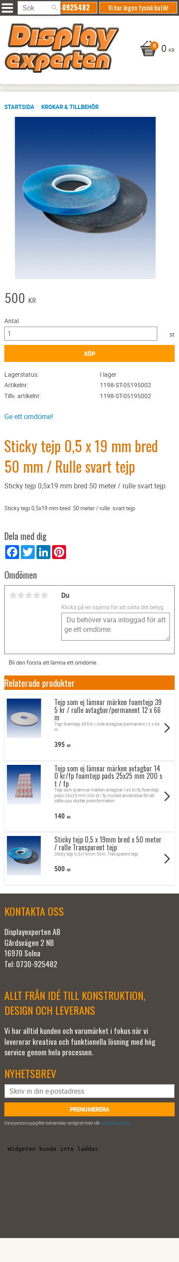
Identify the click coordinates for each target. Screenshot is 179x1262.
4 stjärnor (36, 595)
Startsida (19, 107)
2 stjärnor (21, 595)
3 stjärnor (29, 595)
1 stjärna (13, 595)
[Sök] (54, 7)
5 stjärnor (44, 595)
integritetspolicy (115, 1123)
